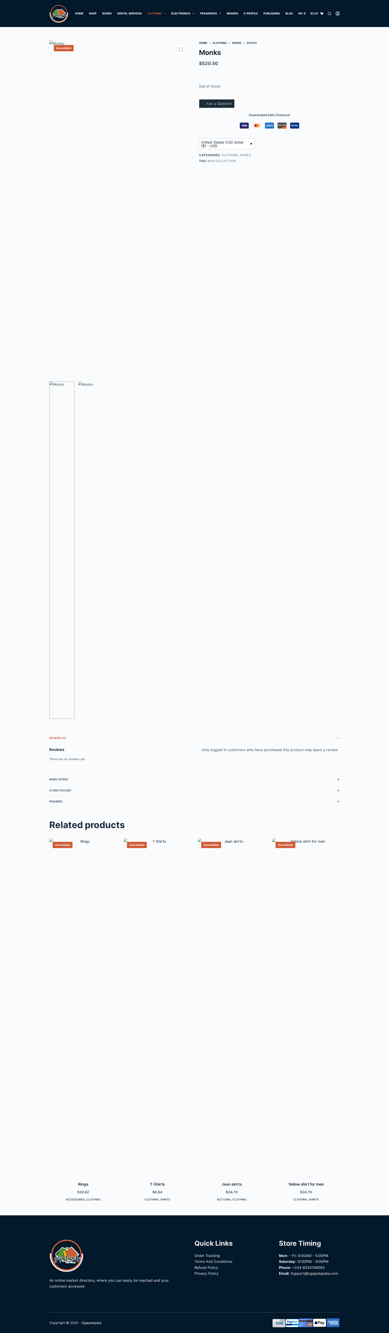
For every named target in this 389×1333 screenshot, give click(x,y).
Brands (232, 13)
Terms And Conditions (213, 1261)
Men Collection (222, 161)
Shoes (245, 155)
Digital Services (129, 13)
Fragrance (208, 13)
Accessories (75, 1199)
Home (79, 13)
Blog (289, 13)
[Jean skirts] (231, 1007)
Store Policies (60, 790)
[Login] (338, 13)
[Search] (329, 13)
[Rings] (83, 1007)
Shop (93, 13)
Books (107, 13)
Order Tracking (207, 1255)
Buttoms (224, 1199)
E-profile (251, 13)
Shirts (165, 1199)
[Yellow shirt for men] (306, 1007)
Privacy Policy (206, 1273)
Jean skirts (232, 1184)
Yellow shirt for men (306, 1184)
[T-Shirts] (157, 1007)
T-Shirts (157, 1184)
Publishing (271, 13)
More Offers (58, 779)
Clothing (154, 13)
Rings (83, 1184)
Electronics (180, 13)
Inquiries (56, 801)
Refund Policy (206, 1267)
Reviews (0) (57, 738)
